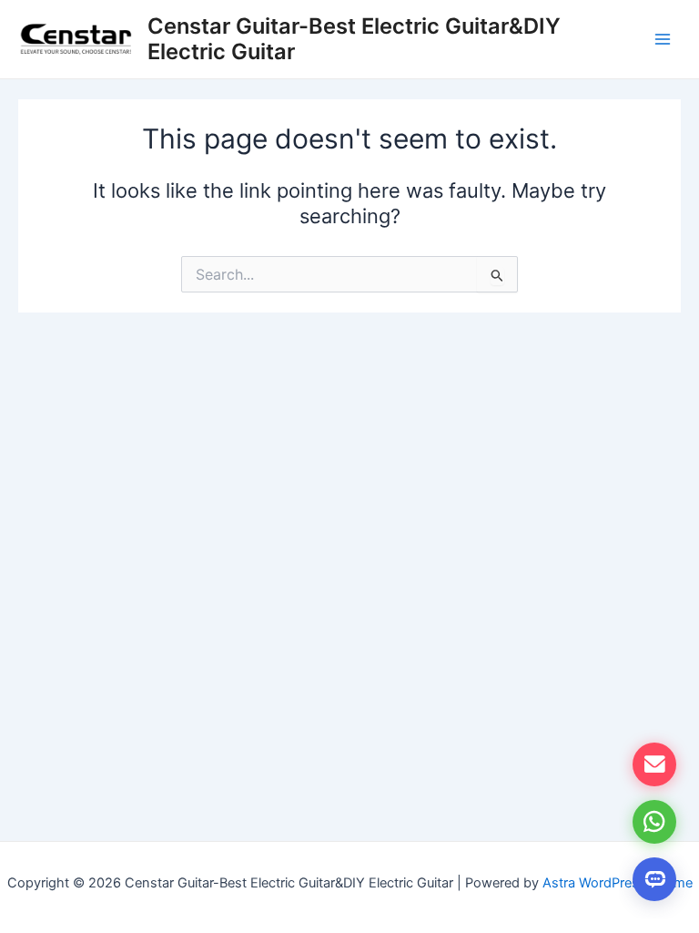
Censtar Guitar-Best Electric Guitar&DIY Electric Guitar (354, 39)
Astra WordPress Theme (617, 883)
